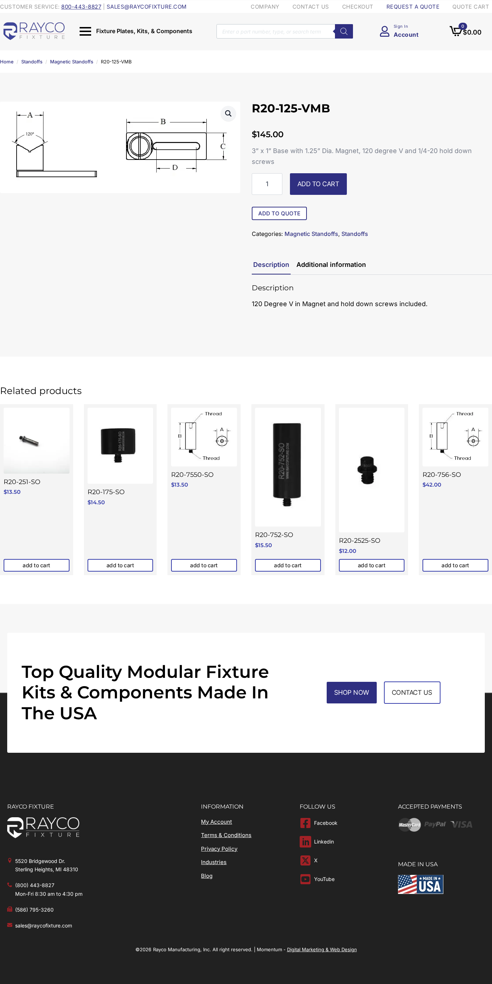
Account (406, 34)
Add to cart (319, 184)
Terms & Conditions (226, 835)
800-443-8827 (81, 6)
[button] (228, 113)
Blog (207, 875)
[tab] (271, 264)
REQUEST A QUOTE (413, 6)
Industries (214, 862)
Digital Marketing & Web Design (322, 949)
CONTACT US (310, 6)
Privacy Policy (219, 848)
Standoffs (32, 61)
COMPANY (265, 6)
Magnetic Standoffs (71, 61)
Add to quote (279, 213)
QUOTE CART (470, 6)
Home (7, 61)
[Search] (344, 31)
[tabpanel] (372, 296)
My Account (216, 821)
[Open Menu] (85, 31)
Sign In (401, 26)
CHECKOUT (358, 6)
